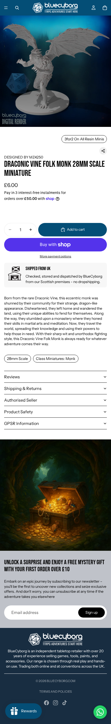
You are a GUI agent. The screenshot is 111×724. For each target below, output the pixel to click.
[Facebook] (46, 703)
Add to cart (76, 229)
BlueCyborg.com (61, 681)
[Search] (17, 7)
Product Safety (18, 411)
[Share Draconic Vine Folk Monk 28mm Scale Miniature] (103, 151)
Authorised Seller (20, 400)
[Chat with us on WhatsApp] (100, 712)
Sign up (91, 612)
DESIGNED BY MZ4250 (23, 157)
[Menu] (6, 8)
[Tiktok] (64, 703)
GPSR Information (21, 423)
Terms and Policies (55, 691)
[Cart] (104, 7)
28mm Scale (17, 358)
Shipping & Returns (23, 388)
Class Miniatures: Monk (55, 358)
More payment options (55, 256)
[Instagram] (55, 703)
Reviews (12, 376)
